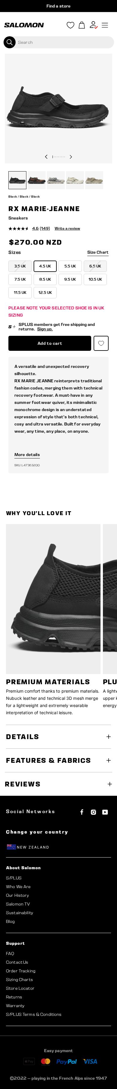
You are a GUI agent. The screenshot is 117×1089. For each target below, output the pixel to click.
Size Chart (98, 252)
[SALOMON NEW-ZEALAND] (24, 25)
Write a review (67, 228)
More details (27, 454)
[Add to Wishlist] (101, 343)
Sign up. (45, 329)
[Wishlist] (70, 26)
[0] (82, 25)
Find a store (58, 6)
